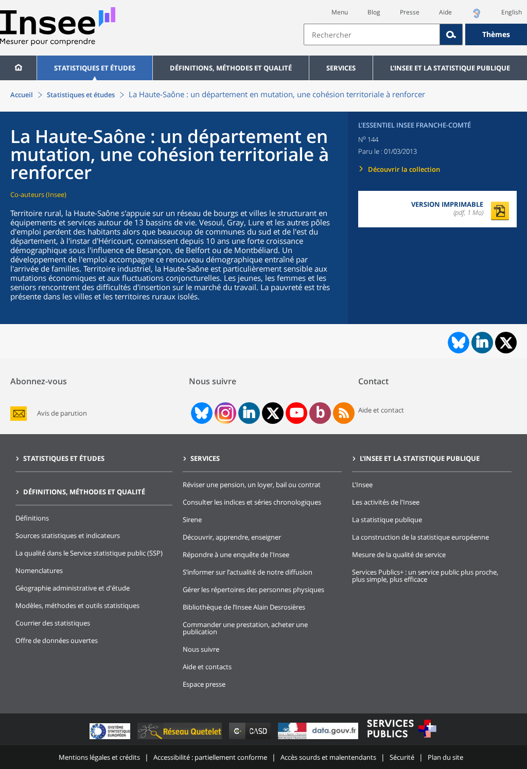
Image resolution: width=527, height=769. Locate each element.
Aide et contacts (207, 666)
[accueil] (18, 68)
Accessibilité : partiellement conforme (210, 757)
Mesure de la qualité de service (399, 554)
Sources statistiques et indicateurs (67, 535)
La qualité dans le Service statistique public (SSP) (89, 553)
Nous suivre (201, 649)
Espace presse (204, 684)
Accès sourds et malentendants (328, 757)
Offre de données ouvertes (56, 640)
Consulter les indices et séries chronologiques (252, 502)
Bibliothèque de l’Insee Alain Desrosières (244, 607)
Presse (409, 12)
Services (341, 68)
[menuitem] (18, 68)
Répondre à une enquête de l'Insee (236, 554)
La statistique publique (387, 519)
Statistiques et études (94, 68)
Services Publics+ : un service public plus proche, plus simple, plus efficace (425, 575)
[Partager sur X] (506, 342)
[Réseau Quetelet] (180, 739)
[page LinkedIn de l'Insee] (249, 413)
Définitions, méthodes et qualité (231, 68)
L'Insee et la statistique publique (450, 68)
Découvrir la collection (404, 169)
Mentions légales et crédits (99, 757)
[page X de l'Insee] (273, 413)
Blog (373, 12)
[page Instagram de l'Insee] (224, 413)
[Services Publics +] (401, 739)
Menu (339, 12)
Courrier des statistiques (52, 623)
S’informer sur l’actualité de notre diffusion (247, 572)
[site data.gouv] (319, 739)
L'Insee (362, 484)
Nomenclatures (39, 570)
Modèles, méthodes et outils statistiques (77, 605)
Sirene (192, 519)
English (511, 12)
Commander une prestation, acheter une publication (245, 628)
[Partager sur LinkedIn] (482, 342)
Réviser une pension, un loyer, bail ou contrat (252, 484)
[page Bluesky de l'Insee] (201, 413)
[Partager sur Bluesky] (457, 342)
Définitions (32, 518)
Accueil (21, 94)
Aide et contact (381, 410)
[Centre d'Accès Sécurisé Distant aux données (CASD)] (251, 739)
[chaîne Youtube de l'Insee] (297, 413)
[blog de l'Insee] (320, 413)
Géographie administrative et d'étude (72, 588)
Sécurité (402, 757)
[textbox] (372, 34)
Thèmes (496, 34)
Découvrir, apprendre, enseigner (232, 537)
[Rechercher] (451, 34)
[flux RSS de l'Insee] (344, 413)
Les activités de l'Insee (385, 502)
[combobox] (415, 34)
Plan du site (445, 757)
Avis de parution (62, 413)
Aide (445, 12)
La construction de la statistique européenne (420, 537)
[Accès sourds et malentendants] (476, 16)
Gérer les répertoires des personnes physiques (253, 589)
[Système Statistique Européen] (111, 739)
